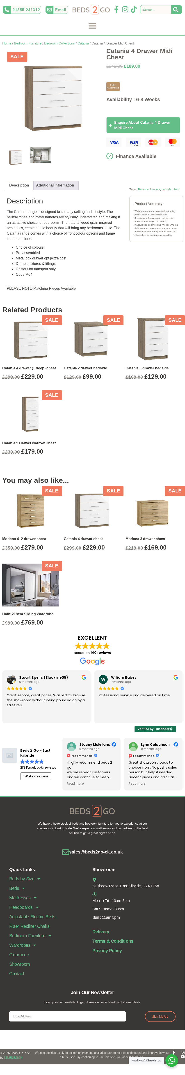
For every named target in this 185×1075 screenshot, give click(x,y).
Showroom (19, 964)
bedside (166, 189)
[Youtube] (183, 1057)
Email (60, 10)
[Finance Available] (109, 156)
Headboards (21, 907)
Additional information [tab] (55, 185)
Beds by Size (21, 878)
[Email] (49, 10)
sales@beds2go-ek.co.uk (96, 851)
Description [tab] (19, 185)
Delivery (100, 931)
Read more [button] (75, 784)
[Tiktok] (134, 9)
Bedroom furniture (149, 189)
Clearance (19, 954)
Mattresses (20, 897)
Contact (16, 973)
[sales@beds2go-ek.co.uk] (65, 852)
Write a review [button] (36, 776)
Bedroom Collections (59, 43)
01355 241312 (26, 10)
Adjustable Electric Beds (32, 916)
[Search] (176, 9)
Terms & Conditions (112, 941)
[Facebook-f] (116, 9)
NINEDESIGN (13, 1057)
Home (6, 43)
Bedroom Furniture (27, 43)
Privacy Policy (107, 950)
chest (176, 189)
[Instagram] (125, 9)
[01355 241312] (7, 10)
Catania (83, 43)
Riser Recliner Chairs (29, 926)
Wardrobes (19, 945)
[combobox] (155, 9)
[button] (92, 25)
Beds (14, 888)
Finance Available (136, 156)
